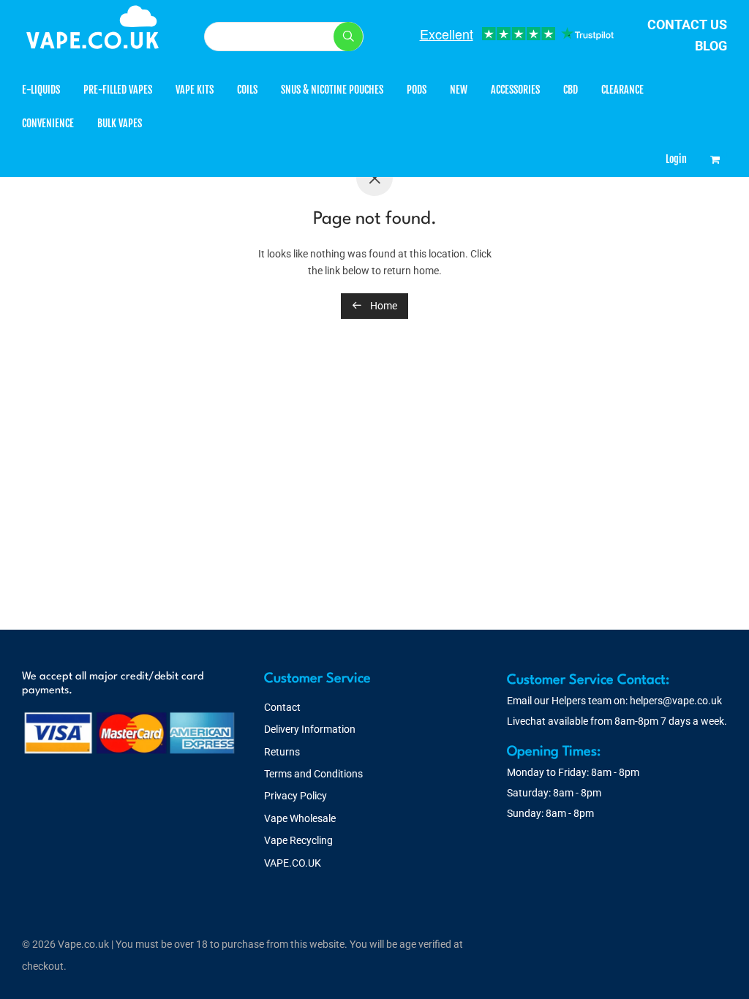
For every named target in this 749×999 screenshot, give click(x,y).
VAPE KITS (195, 89)
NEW (458, 89)
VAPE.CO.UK (292, 863)
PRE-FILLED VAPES (117, 89)
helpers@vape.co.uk (676, 700)
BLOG (711, 45)
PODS (416, 89)
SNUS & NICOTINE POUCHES (332, 89)
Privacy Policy (295, 796)
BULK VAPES (119, 123)
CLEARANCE (622, 89)
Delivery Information (309, 729)
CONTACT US (687, 24)
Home (382, 306)
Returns (282, 752)
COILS (247, 89)
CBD (570, 89)
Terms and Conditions (313, 774)
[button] (348, 36)
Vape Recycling (298, 840)
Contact (282, 707)
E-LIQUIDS (41, 89)
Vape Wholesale (300, 818)
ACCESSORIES (515, 89)
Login (676, 159)
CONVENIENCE (48, 123)
